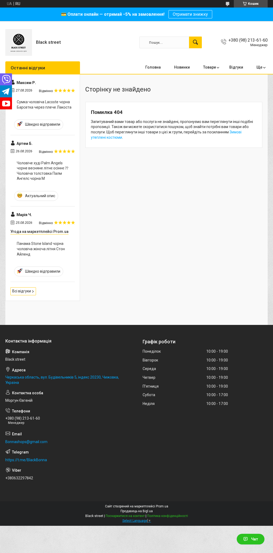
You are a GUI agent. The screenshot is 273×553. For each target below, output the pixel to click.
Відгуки (236, 67)
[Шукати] (195, 42)
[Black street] (18, 42)
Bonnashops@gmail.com (26, 442)
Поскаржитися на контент (125, 516)
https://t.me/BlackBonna (26, 460)
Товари (209, 67)
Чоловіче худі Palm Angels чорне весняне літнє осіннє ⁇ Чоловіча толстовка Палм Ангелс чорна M (42, 171)
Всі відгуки (21, 291)
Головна (153, 67)
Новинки (182, 67)
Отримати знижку (190, 14)
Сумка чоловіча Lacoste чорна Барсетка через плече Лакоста (44, 104)
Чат (254, 539)
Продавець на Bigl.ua (137, 511)
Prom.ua (162, 506)
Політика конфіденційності (167, 516)
